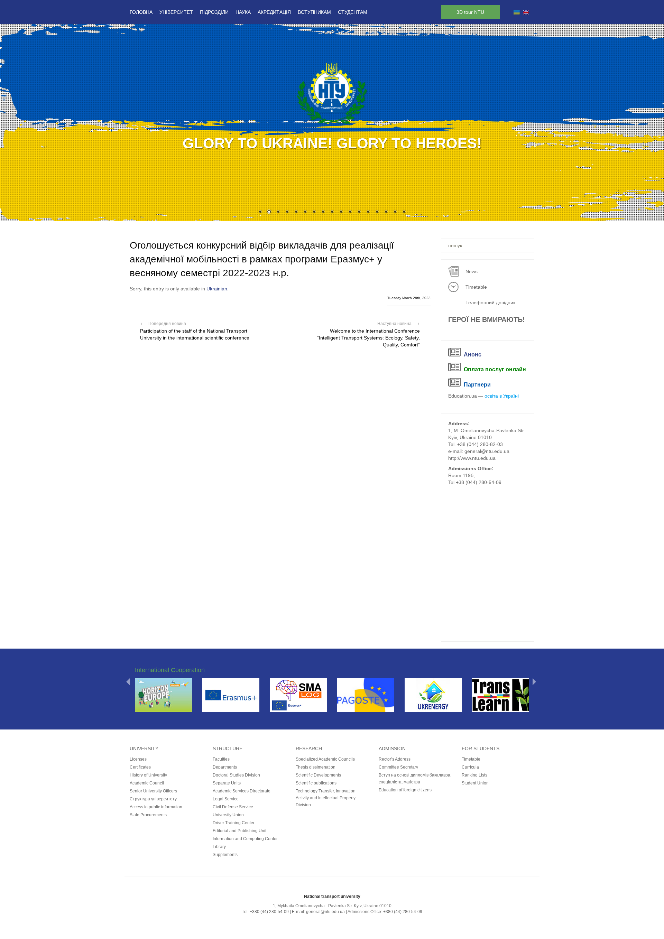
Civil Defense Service (233, 807)
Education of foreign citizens (405, 790)
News (471, 271)
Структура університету (153, 799)
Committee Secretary (398, 767)
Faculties (221, 759)
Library (219, 846)
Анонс (472, 354)
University (144, 748)
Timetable (476, 287)
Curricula (470, 767)
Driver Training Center (234, 822)
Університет (176, 12)
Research (309, 748)
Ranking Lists (474, 775)
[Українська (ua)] (517, 12)
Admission (392, 748)
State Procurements (148, 814)
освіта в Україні (502, 396)
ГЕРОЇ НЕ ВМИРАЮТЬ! (486, 319)
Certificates (140, 767)
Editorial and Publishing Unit (239, 830)
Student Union (475, 783)
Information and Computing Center (245, 838)
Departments (225, 767)
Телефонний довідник (490, 302)
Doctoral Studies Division (236, 775)
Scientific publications (316, 783)
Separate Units (227, 783)
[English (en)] (526, 12)
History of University (148, 775)
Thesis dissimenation (315, 767)
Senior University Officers (153, 791)
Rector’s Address (395, 759)
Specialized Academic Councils (325, 759)
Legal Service (226, 799)
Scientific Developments (318, 775)
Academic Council (147, 783)
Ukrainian (216, 288)
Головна (141, 12)
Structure (227, 748)
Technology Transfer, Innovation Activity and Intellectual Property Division (326, 798)
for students (480, 748)
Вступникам (314, 12)
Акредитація (274, 12)
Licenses (138, 759)
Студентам (352, 12)
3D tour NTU (470, 12)
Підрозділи (214, 12)
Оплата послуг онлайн (495, 369)
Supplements (225, 854)
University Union (228, 814)
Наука (243, 12)
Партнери (477, 385)
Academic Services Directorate (241, 791)
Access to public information (156, 807)
